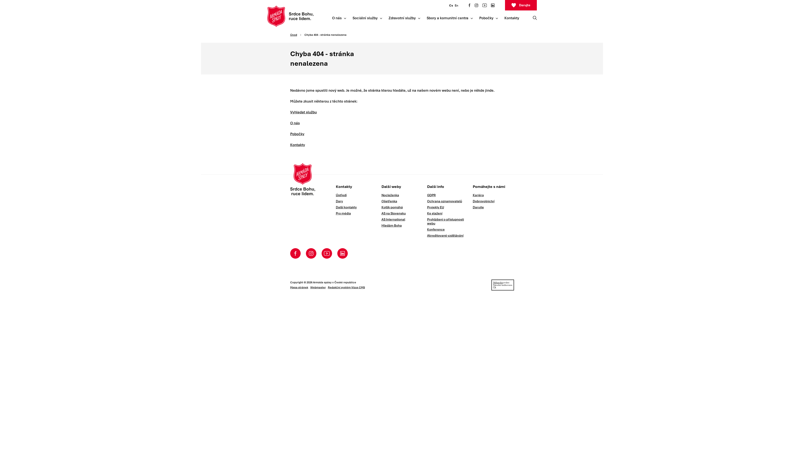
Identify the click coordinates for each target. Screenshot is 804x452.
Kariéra (478, 195)
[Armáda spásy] (290, 16)
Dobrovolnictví (484, 201)
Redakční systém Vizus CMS (346, 287)
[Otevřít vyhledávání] (535, 18)
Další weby (391, 186)
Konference (436, 229)
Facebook (469, 5)
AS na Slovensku (393, 213)
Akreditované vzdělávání (445, 236)
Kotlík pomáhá (392, 207)
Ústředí (341, 195)
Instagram (476, 5)
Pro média (343, 213)
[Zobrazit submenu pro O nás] (345, 18)
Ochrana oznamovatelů (444, 201)
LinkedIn (493, 5)
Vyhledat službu (303, 112)
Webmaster (318, 287)
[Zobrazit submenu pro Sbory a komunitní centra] (471, 18)
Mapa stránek (299, 287)
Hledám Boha (391, 225)
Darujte (524, 5)
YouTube (484, 5)
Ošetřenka (389, 201)
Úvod (293, 35)
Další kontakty (346, 207)
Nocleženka (390, 195)
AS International (393, 219)
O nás (295, 123)
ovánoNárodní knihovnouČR (502, 285)
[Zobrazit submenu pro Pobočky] (497, 18)
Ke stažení (434, 213)
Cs (451, 5)
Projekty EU (435, 207)
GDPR (431, 195)
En (456, 5)
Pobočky (297, 134)
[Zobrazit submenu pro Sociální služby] (381, 18)
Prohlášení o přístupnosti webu (445, 221)
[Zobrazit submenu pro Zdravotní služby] (419, 18)
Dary (339, 201)
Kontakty (297, 145)
